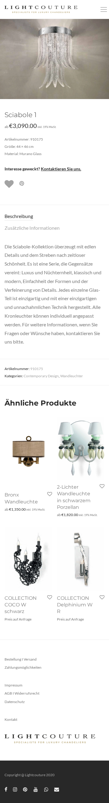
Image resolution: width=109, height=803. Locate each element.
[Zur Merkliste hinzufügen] (10, 183)
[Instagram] (15, 789)
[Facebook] (6, 789)
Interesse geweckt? (43, 168)
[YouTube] (36, 789)
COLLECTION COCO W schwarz (21, 605)
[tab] (54, 216)
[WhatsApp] (46, 789)
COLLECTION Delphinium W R (75, 605)
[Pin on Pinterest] (22, 183)
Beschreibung (19, 216)
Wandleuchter (71, 376)
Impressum (13, 685)
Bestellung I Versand (21, 659)
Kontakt (11, 719)
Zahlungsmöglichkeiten (23, 667)
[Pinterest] (25, 789)
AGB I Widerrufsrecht (22, 693)
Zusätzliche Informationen (32, 228)
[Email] (56, 789)
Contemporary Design (41, 376)
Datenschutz (15, 701)
